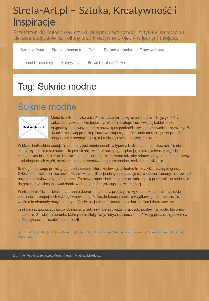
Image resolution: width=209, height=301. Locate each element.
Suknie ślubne (158, 232)
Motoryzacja (70, 62)
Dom (92, 49)
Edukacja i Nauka (118, 49)
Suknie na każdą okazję (129, 232)
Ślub (81, 232)
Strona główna (32, 49)
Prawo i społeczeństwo (106, 62)
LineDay (93, 255)
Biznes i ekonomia (66, 49)
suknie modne (80, 168)
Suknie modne (47, 105)
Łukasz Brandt (61, 232)
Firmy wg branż (152, 49)
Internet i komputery (37, 62)
